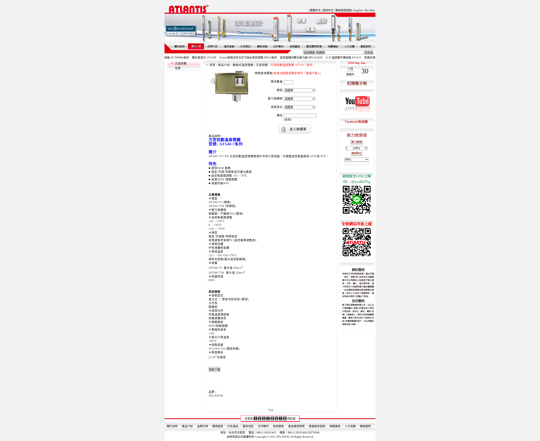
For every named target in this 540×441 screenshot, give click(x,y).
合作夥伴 (278, 46)
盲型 (178, 68)
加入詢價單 (298, 129)
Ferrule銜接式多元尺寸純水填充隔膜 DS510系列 (235, 57)
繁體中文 (315, 10)
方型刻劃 (181, 63)
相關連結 (333, 46)
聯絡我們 (366, 46)
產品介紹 (196, 46)
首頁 (212, 64)
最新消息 (262, 46)
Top (270, 409)
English (358, 10)
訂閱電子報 (356, 83)
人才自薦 (349, 46)
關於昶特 (179, 46)
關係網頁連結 (343, 10)
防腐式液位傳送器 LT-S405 (368, 57)
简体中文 (328, 10)
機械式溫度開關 (243, 64)
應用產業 (229, 46)
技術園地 (295, 46)
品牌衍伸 (212, 46)
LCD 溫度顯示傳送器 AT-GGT (330, 57)
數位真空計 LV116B (192, 57)
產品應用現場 (313, 46)
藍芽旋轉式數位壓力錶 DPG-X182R (288, 57)
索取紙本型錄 (317, 426)
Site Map (369, 10)
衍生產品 (245, 46)
